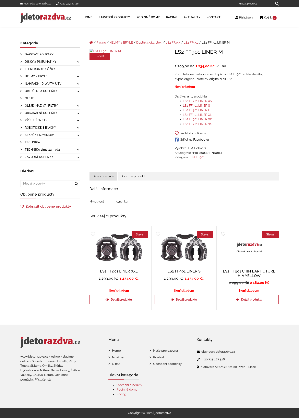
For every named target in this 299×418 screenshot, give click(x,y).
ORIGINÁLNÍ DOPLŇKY (40, 113)
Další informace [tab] (103, 176)
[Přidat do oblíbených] (92, 233)
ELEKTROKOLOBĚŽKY (39, 69)
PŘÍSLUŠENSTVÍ (36, 120)
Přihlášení (245, 17)
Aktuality (192, 17)
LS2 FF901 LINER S (196, 105)
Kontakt (214, 17)
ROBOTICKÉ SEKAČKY (40, 127)
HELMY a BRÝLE (36, 76)
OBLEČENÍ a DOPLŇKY (40, 91)
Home (88, 17)
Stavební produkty (114, 17)
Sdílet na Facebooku (194, 139)
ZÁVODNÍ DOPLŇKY (38, 157)
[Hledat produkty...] (275, 4)
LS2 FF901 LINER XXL (198, 119)
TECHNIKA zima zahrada (42, 149)
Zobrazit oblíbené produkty (48, 206)
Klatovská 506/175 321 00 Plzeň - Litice (228, 367)
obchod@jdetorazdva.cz (37, 3)
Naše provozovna (165, 350)
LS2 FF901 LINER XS (197, 101)
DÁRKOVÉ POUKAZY (39, 54)
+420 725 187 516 (69, 3)
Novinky (118, 357)
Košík (269, 17)
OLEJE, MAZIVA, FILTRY (41, 105)
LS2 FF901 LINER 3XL (198, 124)
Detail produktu (121, 299)
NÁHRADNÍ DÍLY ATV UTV (43, 83)
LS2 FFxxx (173, 42)
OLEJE (29, 98)
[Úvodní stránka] (91, 42)
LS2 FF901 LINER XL (197, 115)
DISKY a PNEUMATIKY (40, 61)
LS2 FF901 (191, 42)
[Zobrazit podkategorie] (78, 62)
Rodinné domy (148, 17)
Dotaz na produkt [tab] (133, 176)
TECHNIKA (32, 142)
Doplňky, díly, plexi (149, 42)
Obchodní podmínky (167, 364)
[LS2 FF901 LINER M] (105, 52)
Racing (172, 17)
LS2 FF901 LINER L (196, 110)
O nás (116, 364)
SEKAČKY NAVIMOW (39, 135)
